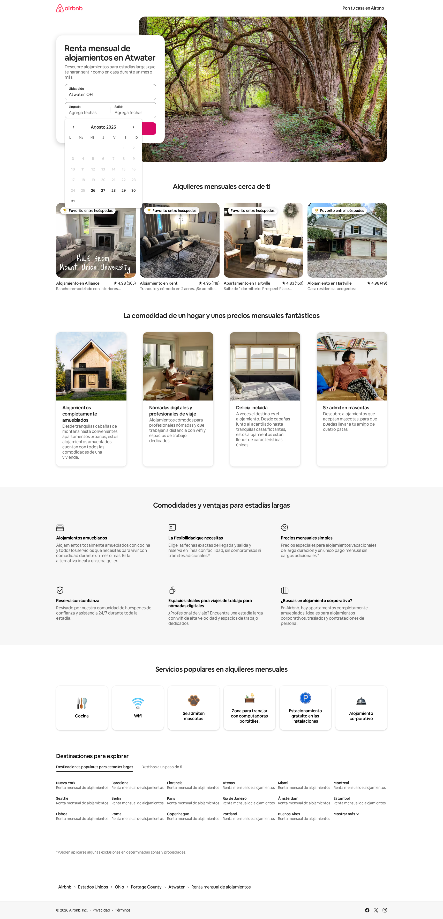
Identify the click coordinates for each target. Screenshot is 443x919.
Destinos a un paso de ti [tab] (161, 767)
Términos (123, 910)
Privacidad (101, 910)
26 (93, 190)
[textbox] (87, 112)
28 (113, 190)
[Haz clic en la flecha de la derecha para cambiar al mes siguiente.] (133, 127)
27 (103, 190)
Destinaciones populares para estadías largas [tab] (94, 767)
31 (73, 201)
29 (124, 190)
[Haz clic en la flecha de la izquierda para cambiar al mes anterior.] (73, 127)
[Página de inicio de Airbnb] (69, 8)
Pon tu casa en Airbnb (363, 8)
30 (133, 190)
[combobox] (110, 94)
